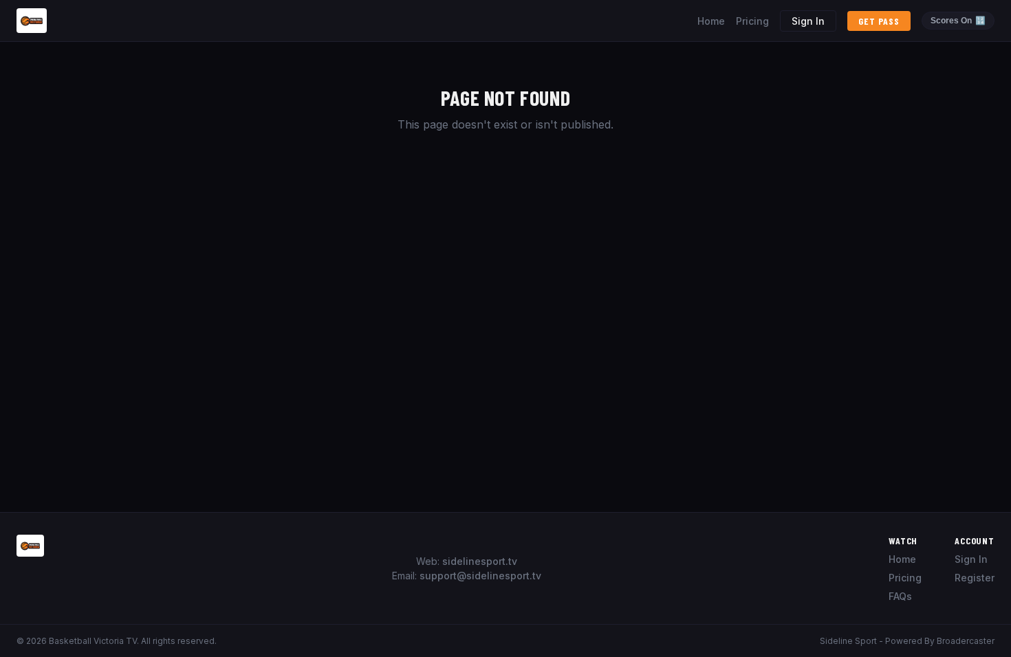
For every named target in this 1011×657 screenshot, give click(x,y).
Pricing (752, 21)
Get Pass (879, 21)
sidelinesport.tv (479, 561)
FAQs (900, 596)
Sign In (808, 21)
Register (974, 577)
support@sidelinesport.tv (480, 575)
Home (711, 21)
